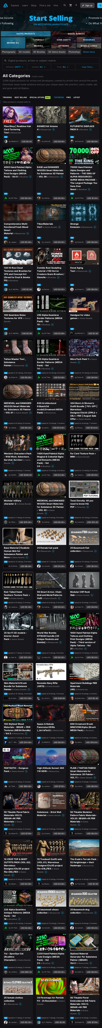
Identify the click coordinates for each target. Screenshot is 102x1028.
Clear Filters (87, 67)
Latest (76, 97)
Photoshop (74, 52)
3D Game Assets (56, 52)
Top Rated (59, 97)
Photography (8, 52)
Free (68, 97)
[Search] (64, 5)
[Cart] (70, 5)
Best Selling (21, 97)
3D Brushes (39, 52)
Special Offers (40, 97)
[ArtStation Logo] (5, 5)
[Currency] (76, 5)
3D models (24, 52)
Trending (7, 97)
